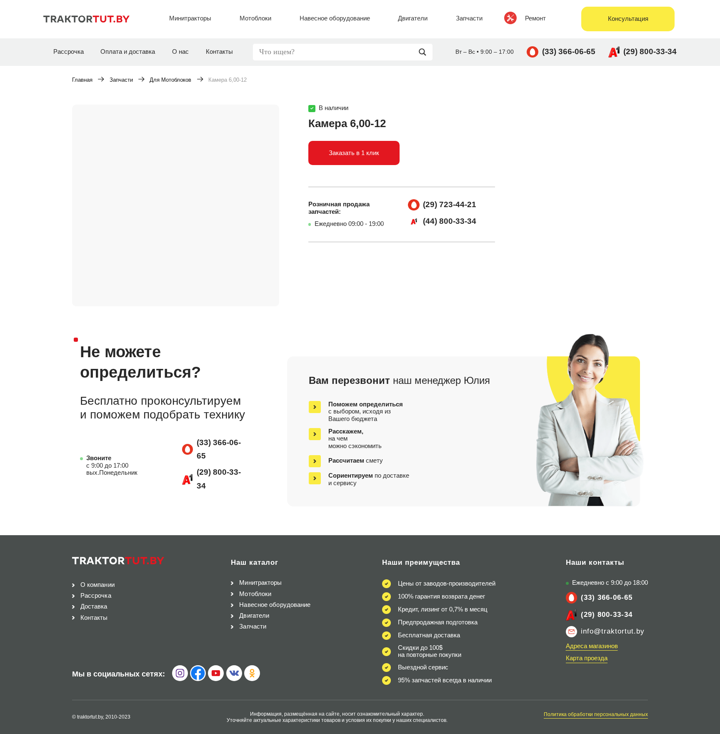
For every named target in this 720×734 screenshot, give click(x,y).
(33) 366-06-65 (568, 51)
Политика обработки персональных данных (596, 714)
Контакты (219, 51)
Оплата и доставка (127, 51)
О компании (97, 584)
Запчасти (121, 80)
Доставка (94, 606)
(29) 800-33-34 (650, 51)
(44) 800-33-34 (449, 221)
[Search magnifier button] (424, 52)
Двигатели (254, 615)
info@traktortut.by (613, 631)
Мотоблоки (255, 594)
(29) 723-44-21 (449, 204)
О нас (180, 51)
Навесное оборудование (274, 604)
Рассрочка (68, 51)
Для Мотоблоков (170, 80)
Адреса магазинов (592, 646)
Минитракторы (260, 582)
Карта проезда (587, 658)
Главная (82, 80)
